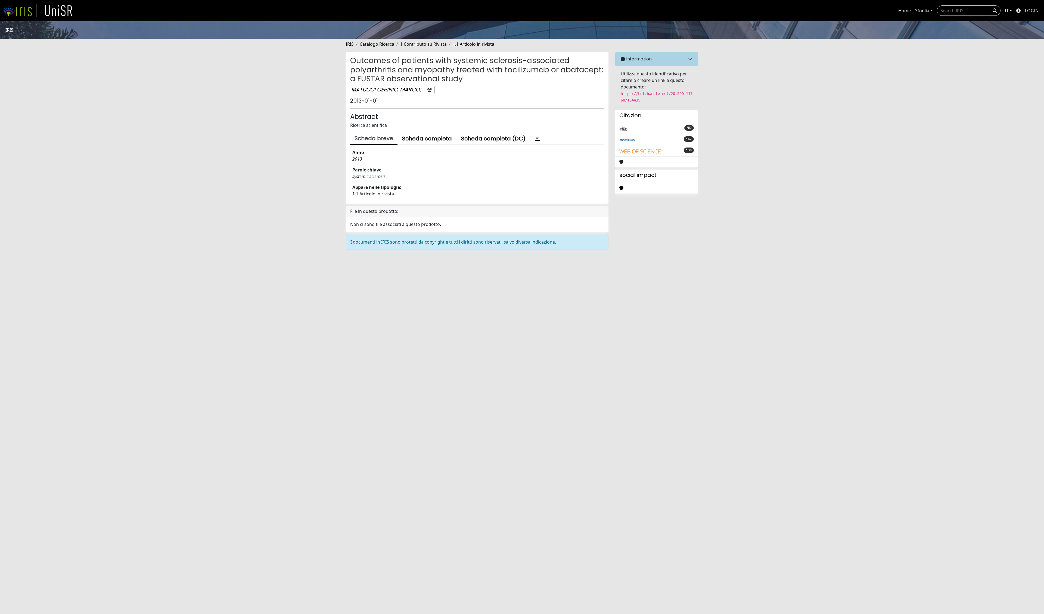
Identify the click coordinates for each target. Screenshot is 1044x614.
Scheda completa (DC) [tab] (493, 138)
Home (904, 11)
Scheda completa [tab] (427, 138)
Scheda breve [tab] (374, 138)
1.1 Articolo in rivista (473, 44)
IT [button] (1007, 11)
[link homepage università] (59, 10)
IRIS (350, 44)
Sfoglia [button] (922, 11)
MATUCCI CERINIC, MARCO (385, 89)
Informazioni (638, 59)
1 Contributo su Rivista (423, 44)
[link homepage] (19, 10)
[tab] (537, 138)
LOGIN (1032, 11)
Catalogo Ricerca (377, 44)
